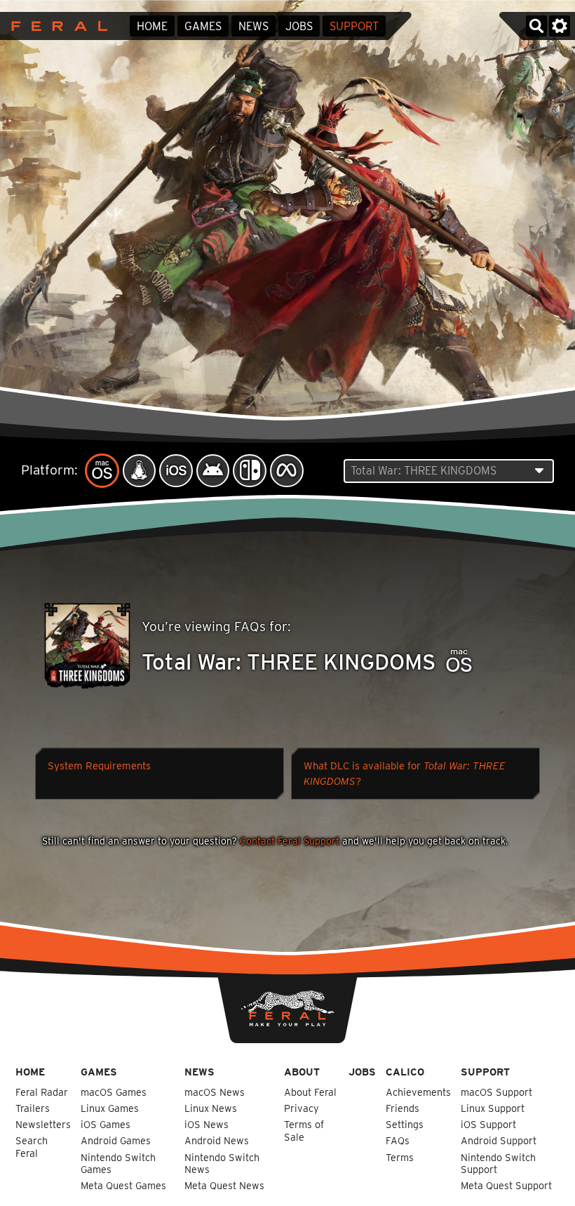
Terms (400, 1157)
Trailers (32, 1108)
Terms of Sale (304, 1130)
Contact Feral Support (289, 841)
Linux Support (493, 1108)
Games (203, 26)
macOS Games (114, 1092)
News (253, 26)
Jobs (299, 26)
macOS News (214, 1092)
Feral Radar (41, 1092)
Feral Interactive (55, 26)
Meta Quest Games (123, 1185)
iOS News (206, 1124)
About (302, 1072)
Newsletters (43, 1124)
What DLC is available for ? (405, 774)
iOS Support (488, 1124)
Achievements (418, 1092)
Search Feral (31, 1146)
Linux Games (110, 1108)
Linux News (210, 1108)
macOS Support (496, 1092)
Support (354, 26)
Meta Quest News (224, 1185)
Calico (405, 1072)
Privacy (301, 1108)
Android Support (498, 1140)
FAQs (398, 1140)
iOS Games (105, 1124)
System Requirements (99, 766)
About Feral (310, 1092)
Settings (405, 1124)
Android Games (116, 1140)
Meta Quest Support (506, 1185)
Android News (216, 1140)
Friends (402, 1108)
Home (152, 26)
